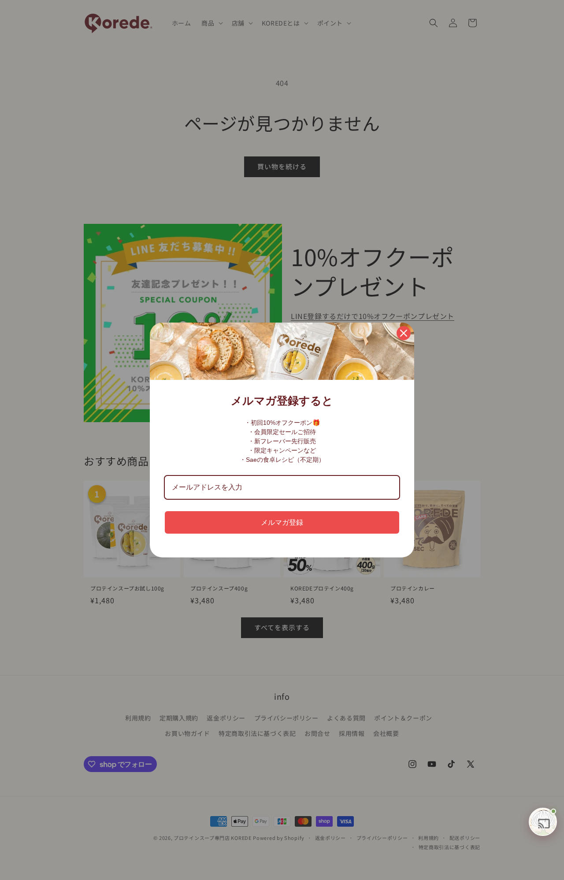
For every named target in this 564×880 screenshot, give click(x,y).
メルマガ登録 (282, 522)
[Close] (403, 333)
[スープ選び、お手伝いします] (543, 822)
